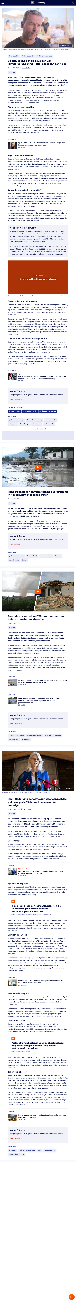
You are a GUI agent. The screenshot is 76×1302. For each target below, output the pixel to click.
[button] (12, 72)
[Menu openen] (2, 2)
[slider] (37, 285)
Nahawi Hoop (27, 1224)
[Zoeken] (73, 2)
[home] (38, 2)
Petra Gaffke (26, 68)
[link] (14, 56)
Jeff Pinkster (27, 809)
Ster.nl (43, 429)
